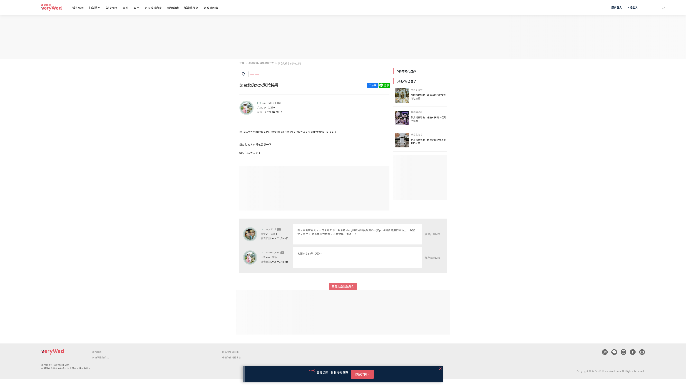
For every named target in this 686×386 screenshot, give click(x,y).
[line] (612, 352)
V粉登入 (633, 7)
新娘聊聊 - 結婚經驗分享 (261, 63)
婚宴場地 (78, 8)
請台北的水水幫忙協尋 (289, 63)
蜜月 (136, 8)
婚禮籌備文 (191, 8)
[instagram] (621, 352)
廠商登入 (616, 7)
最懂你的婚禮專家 (231, 357)
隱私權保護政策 (230, 351)
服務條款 (97, 351)
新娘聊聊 (173, 8)
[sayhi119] (250, 234)
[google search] (663, 7)
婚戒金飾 (111, 8)
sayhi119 (271, 229)
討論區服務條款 (100, 357)
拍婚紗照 (94, 8)
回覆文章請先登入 (343, 286)
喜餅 (125, 8)
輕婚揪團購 (211, 8)
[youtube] (603, 352)
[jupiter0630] (246, 107)
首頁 (241, 63)
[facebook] (631, 352)
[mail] (640, 352)
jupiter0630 (269, 103)
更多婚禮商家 (153, 8)
